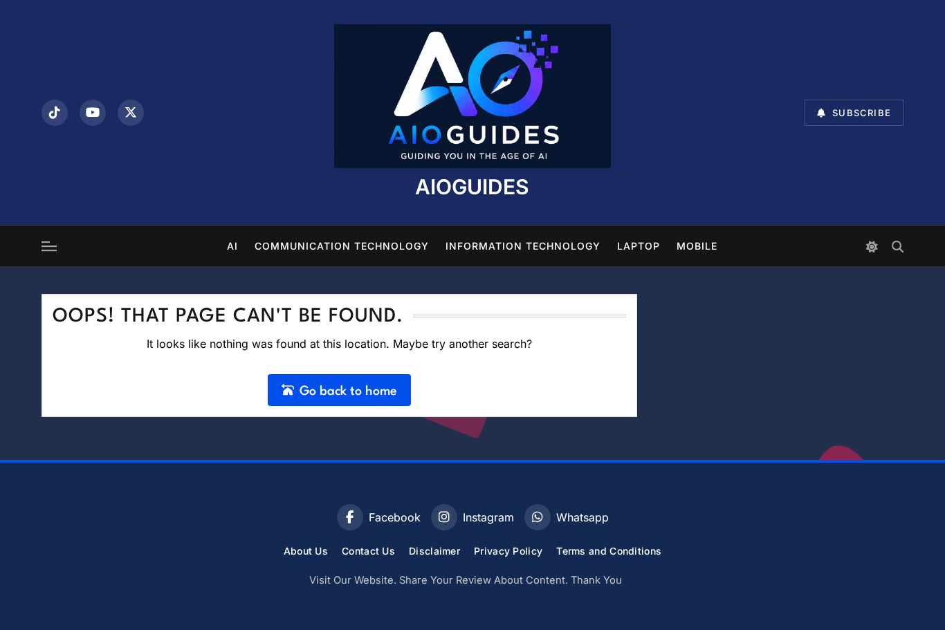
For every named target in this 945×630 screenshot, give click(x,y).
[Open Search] (897, 246)
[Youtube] (93, 113)
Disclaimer (434, 551)
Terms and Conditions (608, 551)
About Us (306, 551)
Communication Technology (342, 246)
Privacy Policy (508, 551)
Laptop (638, 246)
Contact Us (368, 551)
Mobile (697, 246)
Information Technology (523, 246)
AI (232, 246)
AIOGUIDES (472, 186)
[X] (131, 113)
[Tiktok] (55, 113)
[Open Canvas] (49, 246)
